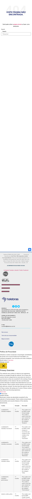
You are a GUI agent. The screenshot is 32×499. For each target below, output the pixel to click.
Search (3, 29)
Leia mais (10, 360)
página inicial (17, 24)
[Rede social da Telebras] (13, 306)
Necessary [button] (3, 392)
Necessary (4, 393)
